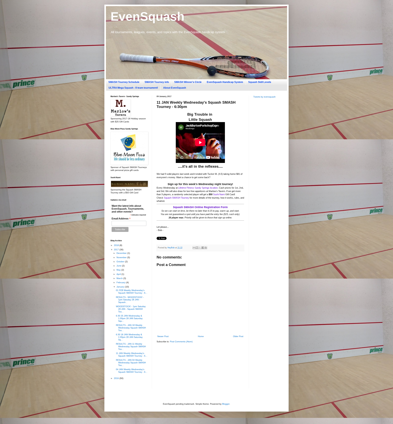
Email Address (121, 218)
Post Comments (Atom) (181, 341)
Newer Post (163, 336)
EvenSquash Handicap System (225, 82)
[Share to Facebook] (202, 247)
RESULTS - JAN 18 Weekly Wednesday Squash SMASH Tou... (131, 328)
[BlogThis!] (196, 247)
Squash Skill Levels (259, 82)
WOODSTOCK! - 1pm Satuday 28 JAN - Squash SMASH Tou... (131, 309)
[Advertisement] (267, 149)
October (121, 261)
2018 (116, 245)
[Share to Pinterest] (205, 247)
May (119, 270)
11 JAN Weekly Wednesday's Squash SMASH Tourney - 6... (131, 354)
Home (201, 336)
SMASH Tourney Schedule (123, 82)
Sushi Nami (219, 194)
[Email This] (194, 247)
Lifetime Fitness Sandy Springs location (198, 187)
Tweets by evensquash (264, 97)
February (121, 282)
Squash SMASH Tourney (176, 197)
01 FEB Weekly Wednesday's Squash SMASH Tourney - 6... (131, 291)
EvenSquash (148, 16)
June (119, 265)
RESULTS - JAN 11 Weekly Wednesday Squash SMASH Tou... (131, 346)
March (120, 278)
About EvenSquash (174, 87)
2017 (116, 249)
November (122, 257)
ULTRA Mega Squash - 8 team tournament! (133, 87)
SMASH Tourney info (157, 82)
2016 (116, 378)
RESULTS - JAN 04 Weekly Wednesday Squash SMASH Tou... (131, 362)
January (121, 286)
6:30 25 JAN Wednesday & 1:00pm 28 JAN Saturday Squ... (129, 318)
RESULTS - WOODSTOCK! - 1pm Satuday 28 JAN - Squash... (130, 300)
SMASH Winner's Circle (188, 82)
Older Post (238, 336)
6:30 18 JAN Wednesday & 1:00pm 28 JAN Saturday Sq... (129, 337)
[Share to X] (199, 247)
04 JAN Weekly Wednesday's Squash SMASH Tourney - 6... (131, 370)
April (119, 274)
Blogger (226, 404)
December (122, 253)
